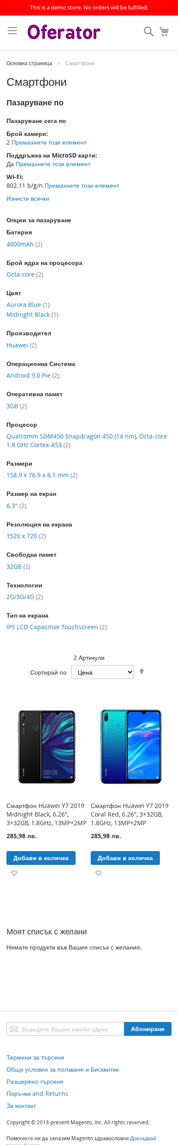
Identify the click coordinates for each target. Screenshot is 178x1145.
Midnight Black (32, 314)
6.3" (16, 506)
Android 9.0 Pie (32, 375)
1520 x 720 (26, 536)
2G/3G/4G (24, 597)
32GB (18, 566)
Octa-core (24, 274)
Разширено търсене (35, 1081)
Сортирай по (48, 672)
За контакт (21, 1105)
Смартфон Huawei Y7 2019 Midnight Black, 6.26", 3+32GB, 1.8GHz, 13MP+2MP (46, 814)
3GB (16, 406)
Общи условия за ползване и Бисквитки (62, 1069)
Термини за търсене (35, 1057)
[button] (14, 872)
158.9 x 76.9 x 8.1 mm (41, 475)
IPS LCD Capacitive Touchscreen (56, 627)
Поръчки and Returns (37, 1093)
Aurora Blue (28, 304)
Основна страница (30, 63)
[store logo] (65, 33)
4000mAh (24, 244)
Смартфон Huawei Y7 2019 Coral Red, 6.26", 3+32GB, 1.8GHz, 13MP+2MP (129, 814)
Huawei (21, 345)
